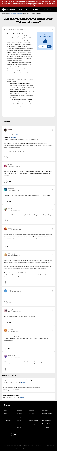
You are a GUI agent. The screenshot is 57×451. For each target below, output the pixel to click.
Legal (5, 445)
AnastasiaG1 (24, 390)
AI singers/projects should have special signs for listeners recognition (21, 387)
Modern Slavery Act (7, 448)
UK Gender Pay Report (22, 448)
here (41, 152)
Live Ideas (19, 13)
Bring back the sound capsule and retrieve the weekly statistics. (20, 380)
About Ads (32, 445)
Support (31, 413)
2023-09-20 (14, 137)
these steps (51, 3)
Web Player (32, 417)
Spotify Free (45, 427)
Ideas (35, 9)
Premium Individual (47, 413)
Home (10, 13)
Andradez (23, 382)
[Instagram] (5, 434)
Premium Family (46, 420)
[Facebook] (15, 434)
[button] (42, 46)
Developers (19, 417)
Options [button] (53, 29)
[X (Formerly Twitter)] (10, 434)
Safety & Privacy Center (11, 445)
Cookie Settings (26, 445)
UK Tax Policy (14, 448)
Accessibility (38, 445)
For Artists (19, 413)
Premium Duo (45, 417)
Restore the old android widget (11, 395)
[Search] (44, 9)
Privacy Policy (19, 445)
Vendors (18, 427)
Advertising (19, 420)
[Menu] (53, 9)
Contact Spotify (33, 424)
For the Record (7, 420)
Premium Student (46, 424)
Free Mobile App (33, 420)
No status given (45, 36)
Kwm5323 (23, 397)
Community (10, 9)
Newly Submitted (18, 135)
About (5, 413)
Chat (28, 9)
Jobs (5, 417)
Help (21, 9)
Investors (18, 424)
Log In (48, 9)
